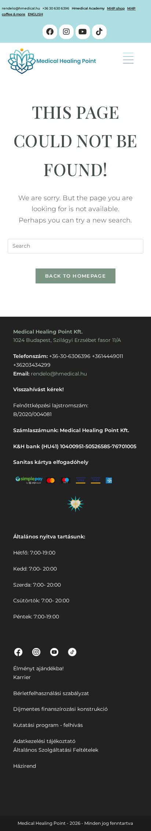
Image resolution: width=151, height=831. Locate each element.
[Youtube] (83, 31)
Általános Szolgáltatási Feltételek (55, 750)
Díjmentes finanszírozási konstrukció (60, 709)
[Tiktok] (99, 31)
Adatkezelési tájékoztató (44, 741)
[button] (128, 59)
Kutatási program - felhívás (48, 725)
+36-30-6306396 (70, 356)
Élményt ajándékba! (38, 668)
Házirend (24, 766)
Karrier (22, 677)
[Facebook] (50, 31)
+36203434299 (32, 365)
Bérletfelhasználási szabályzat (51, 693)
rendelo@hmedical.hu (21, 8)
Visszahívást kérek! (38, 389)
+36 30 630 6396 (56, 8)
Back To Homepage (75, 276)
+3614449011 (107, 356)
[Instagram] (66, 31)
